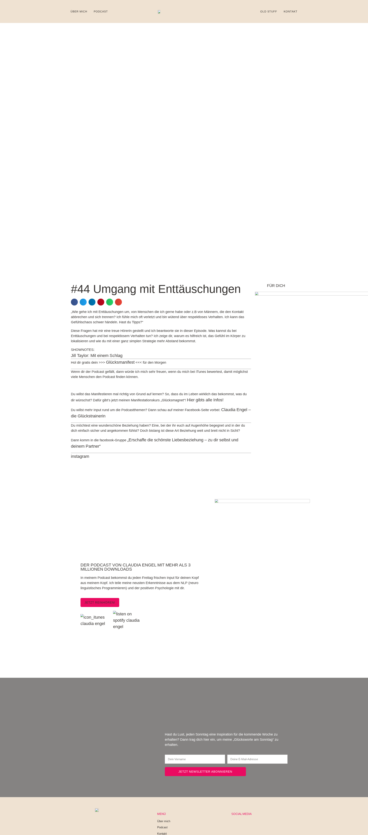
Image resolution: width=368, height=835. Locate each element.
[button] (74, 302)
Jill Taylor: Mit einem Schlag (96, 355)
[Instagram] (232, 823)
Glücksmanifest (120, 362)
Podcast (101, 11)
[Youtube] (250, 823)
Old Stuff (268, 11)
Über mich (79, 11)
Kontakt (290, 11)
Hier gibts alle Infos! (205, 400)
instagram (80, 456)
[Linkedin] (241, 823)
